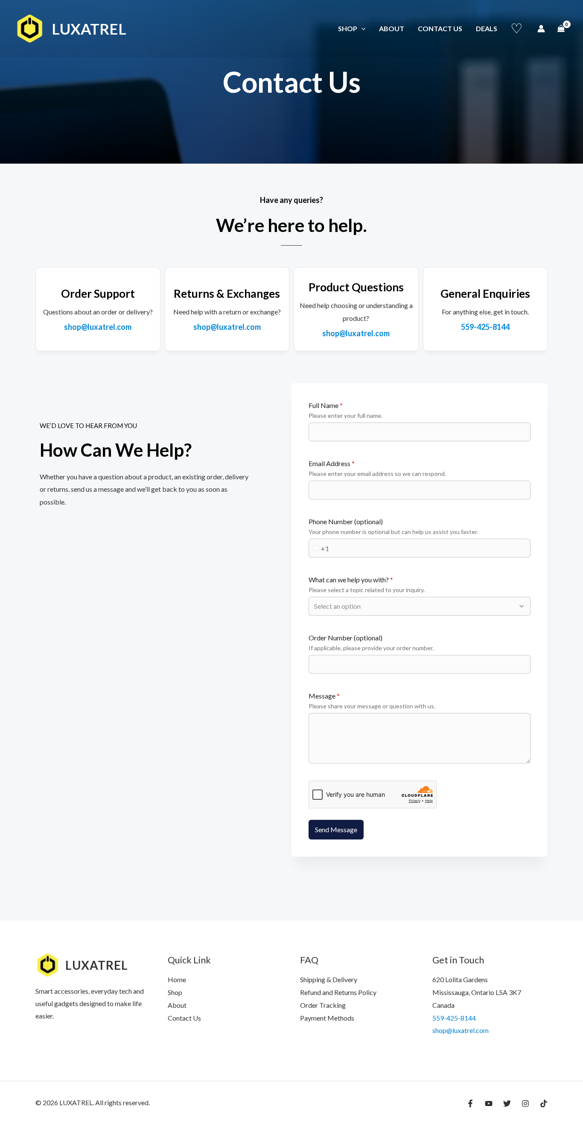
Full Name (326, 405)
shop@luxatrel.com (460, 1030)
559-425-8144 (454, 1018)
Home (177, 979)
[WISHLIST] (516, 29)
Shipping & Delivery (328, 979)
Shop (347, 28)
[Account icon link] (541, 28)
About (391, 28)
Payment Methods (327, 1018)
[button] (361, 28)
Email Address (332, 463)
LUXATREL (89, 29)
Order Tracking (323, 1005)
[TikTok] (544, 1103)
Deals (486, 28)
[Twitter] (507, 1103)
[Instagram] (525, 1103)
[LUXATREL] (30, 27)
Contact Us (440, 28)
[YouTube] (489, 1103)
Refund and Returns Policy (338, 992)
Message (324, 696)
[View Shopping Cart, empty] (561, 28)
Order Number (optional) (345, 638)
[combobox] (319, 548)
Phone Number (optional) (346, 521)
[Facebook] (470, 1103)
